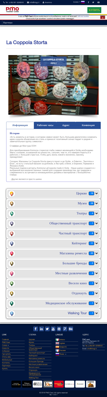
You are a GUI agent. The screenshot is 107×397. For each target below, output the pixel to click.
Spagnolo (63, 347)
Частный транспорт (37, 353)
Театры (32, 345)
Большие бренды (36, 361)
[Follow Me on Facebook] (35, 329)
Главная (5, 339)
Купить (94, 10)
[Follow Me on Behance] (70, 329)
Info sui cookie (83, 16)
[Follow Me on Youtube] (53, 329)
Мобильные (7, 360)
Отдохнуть (33, 370)
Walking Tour (34, 378)
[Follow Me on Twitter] (47, 329)
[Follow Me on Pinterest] (59, 329)
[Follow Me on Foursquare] (65, 329)
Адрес (65, 125)
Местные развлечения (38, 364)
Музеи (31, 342)
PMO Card (6, 342)
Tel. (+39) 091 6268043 (15, 2)
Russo (76, 2)
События (5, 351)
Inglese (62, 343)
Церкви (32, 339)
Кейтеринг (33, 356)
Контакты (6, 363)
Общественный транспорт (35, 349)
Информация (20, 125)
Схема (4, 345)
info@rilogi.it (34, 2)
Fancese (62, 350)
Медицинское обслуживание (35, 374)
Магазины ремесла (37, 359)
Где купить (6, 354)
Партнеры (7, 22)
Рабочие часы (45, 125)
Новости (5, 348)
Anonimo (48, 2)
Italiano (62, 340)
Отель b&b (6, 357)
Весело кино (34, 367)
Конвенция (88, 125)
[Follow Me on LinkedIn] (41, 329)
